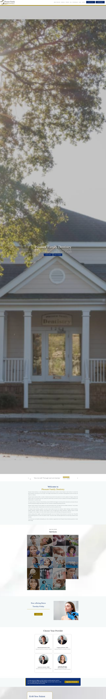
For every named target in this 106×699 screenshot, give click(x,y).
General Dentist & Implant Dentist (43, 668)
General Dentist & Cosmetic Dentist (44, 649)
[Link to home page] (7, 2)
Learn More (38, 614)
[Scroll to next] (77, 478)
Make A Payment (57, 254)
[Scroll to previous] (29, 478)
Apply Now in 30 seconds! (71, 681)
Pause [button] (30, 479)
